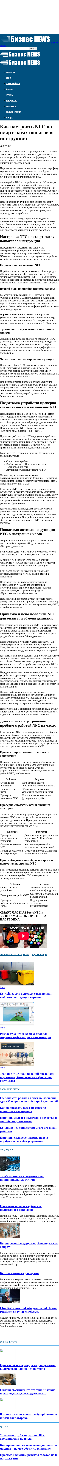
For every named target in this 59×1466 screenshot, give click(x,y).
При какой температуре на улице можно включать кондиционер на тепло (28, 1367)
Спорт (9, 117)
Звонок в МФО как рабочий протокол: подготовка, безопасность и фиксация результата (27, 1077)
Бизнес (10, 89)
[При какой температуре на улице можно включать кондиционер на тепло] (8, 1359)
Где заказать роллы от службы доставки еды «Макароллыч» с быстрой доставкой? (29, 1099)
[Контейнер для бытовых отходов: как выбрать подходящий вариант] (17, 984)
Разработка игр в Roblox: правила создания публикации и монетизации (25, 1035)
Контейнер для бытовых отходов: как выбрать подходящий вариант (25, 995)
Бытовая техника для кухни (19, 1273)
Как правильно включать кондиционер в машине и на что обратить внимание (28, 1446)
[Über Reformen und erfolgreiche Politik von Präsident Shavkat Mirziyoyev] (10, 1302)
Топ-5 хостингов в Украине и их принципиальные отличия (22, 1178)
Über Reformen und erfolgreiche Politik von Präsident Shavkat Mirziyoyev (28, 1310)
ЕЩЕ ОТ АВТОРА (39, 954)
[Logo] (20, 57)
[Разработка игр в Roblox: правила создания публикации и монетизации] (17, 1024)
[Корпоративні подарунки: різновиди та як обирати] (10, 1237)
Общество (11, 100)
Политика (11, 106)
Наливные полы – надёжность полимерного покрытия (21, 1208)
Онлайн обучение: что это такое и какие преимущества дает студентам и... (27, 1391)
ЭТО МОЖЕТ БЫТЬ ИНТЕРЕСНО (14, 954)
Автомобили (13, 83)
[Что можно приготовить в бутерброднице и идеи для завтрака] (8, 1408)
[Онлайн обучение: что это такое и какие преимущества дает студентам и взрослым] (8, 1383)
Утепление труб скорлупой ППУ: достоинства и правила (22, 1436)
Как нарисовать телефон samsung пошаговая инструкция (23, 1109)
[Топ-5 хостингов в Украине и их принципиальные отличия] (10, 1170)
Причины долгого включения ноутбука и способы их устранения (28, 1119)
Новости (10, 72)
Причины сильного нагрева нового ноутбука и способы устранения (24, 1139)
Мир (8, 77)
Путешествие (13, 111)
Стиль (9, 94)
